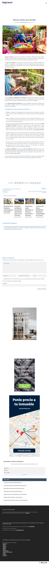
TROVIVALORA (31, 526)
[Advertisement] (24, 11)
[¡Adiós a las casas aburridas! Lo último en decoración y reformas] (30, 201)
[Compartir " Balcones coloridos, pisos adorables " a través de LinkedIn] (22, 183)
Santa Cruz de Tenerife (7, 552)
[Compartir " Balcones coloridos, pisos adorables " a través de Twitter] (18, 183)
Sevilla (4, 553)
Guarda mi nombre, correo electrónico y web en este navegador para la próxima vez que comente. (24, 278)
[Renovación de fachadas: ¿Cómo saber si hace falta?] (8, 201)
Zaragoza (5, 555)
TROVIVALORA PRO (20, 530)
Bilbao (4, 544)
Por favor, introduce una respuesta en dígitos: (11, 281)
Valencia (4, 554)
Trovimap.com (27, 157)
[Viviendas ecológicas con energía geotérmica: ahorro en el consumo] (19, 201)
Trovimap (27, 513)
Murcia (4, 549)
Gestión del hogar (23, 22)
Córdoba (4, 546)
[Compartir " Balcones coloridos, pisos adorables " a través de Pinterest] (20, 183)
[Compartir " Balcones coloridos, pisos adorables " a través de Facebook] (15, 183)
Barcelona (5, 543)
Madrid (4, 547)
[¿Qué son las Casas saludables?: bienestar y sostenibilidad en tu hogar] (40, 201)
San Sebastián (6, 550)
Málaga (4, 548)
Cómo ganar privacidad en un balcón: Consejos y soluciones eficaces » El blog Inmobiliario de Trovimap (25, 226)
